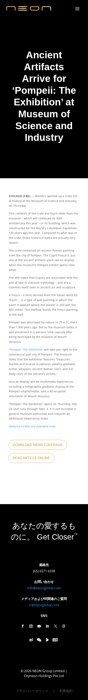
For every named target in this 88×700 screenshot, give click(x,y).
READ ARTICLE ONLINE (31, 458)
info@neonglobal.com (44, 588)
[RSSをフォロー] (63, 626)
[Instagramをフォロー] (31, 626)
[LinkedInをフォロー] (47, 626)
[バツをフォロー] (55, 626)
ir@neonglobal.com (44, 605)
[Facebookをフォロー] (22, 626)
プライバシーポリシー (32, 691)
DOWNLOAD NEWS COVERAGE (38, 445)
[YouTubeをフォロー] (39, 626)
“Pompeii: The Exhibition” (26, 349)
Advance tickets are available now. (32, 426)
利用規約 (65, 691)
